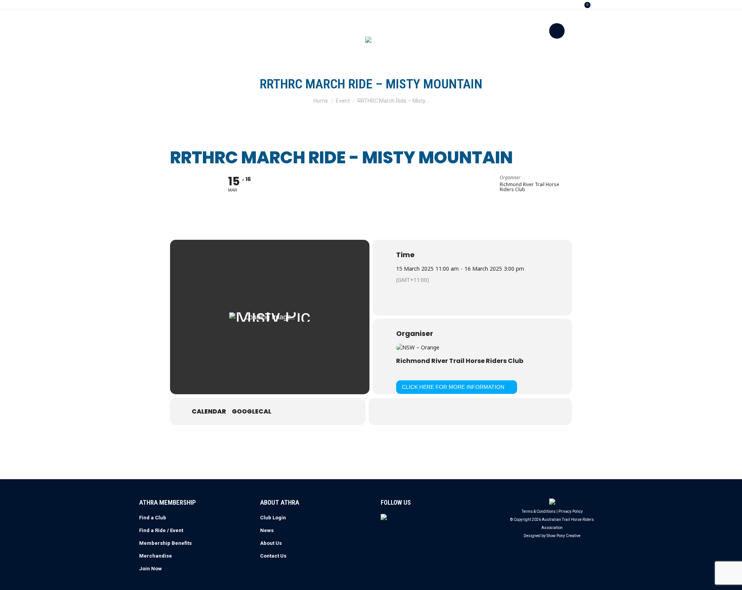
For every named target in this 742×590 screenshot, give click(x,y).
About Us (271, 543)
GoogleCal (251, 411)
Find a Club (152, 517)
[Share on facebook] (451, 411)
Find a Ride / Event (161, 530)
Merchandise (155, 556)
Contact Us (273, 556)
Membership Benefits (165, 543)
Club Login (273, 517)
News (267, 530)
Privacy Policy (570, 511)
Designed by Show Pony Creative (552, 536)
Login (563, 5)
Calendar (209, 411)
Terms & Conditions (539, 511)
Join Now (150, 568)
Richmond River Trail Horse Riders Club (459, 360)
